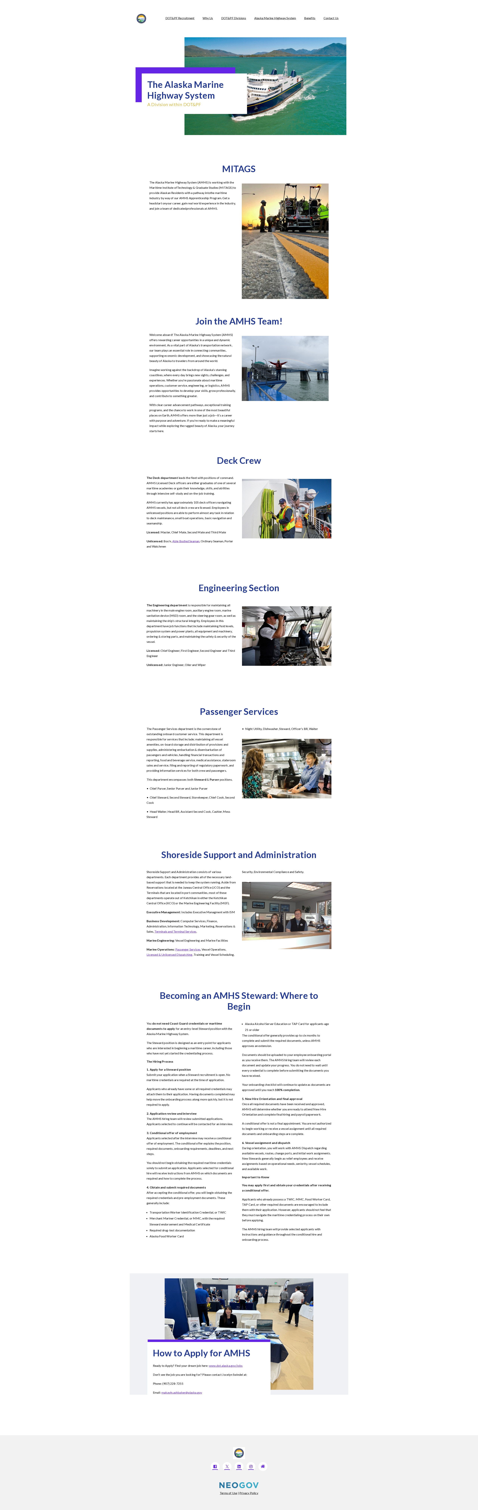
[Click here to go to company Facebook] (215, 1466)
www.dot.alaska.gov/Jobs (226, 1365)
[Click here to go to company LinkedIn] (239, 1466)
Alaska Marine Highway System (275, 18)
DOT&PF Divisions (233, 18)
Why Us (208, 18)
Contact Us (331, 18)
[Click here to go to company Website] (262, 1466)
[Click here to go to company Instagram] (250, 1466)
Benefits (309, 18)
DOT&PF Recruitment (180, 18)
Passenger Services (188, 949)
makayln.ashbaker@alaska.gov (182, 1392)
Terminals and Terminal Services (175, 931)
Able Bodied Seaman (186, 541)
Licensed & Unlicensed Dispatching (170, 954)
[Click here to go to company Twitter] (227, 1466)
